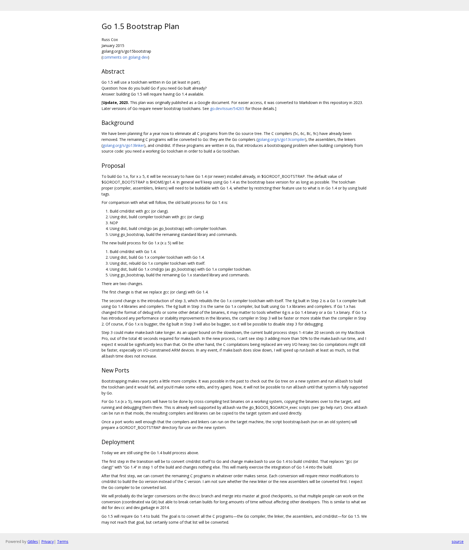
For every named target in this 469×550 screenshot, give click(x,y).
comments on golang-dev (125, 57)
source (458, 541)
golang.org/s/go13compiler (281, 139)
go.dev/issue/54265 (227, 108)
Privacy (47, 541)
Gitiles (32, 541)
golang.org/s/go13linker (123, 145)
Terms (62, 541)
